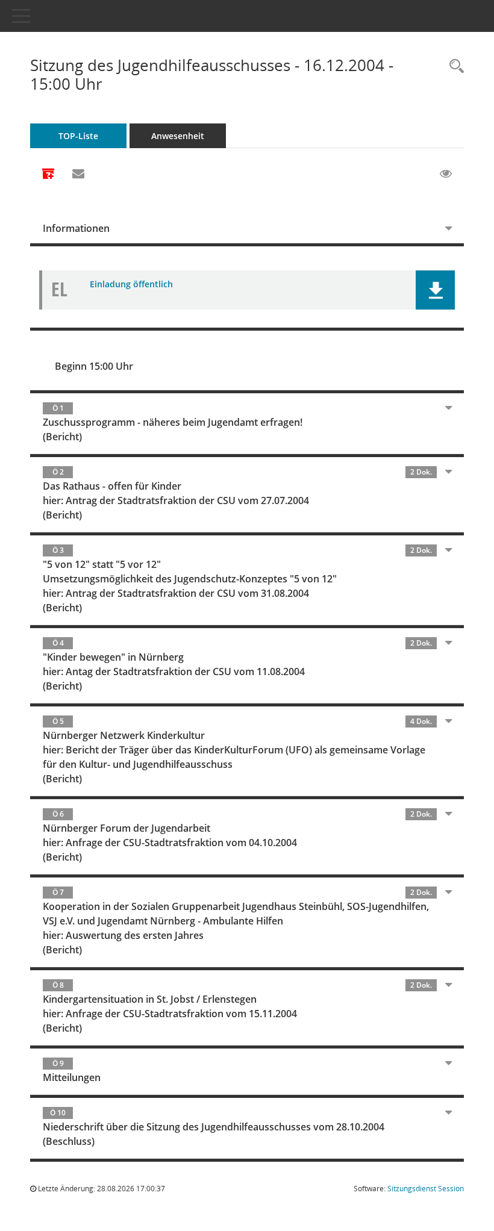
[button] (435, 290)
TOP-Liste (78, 136)
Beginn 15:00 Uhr (94, 366)
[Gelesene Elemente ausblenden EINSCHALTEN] (446, 174)
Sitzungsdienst (425, 1188)
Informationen (76, 228)
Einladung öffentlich (131, 284)
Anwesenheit (177, 136)
